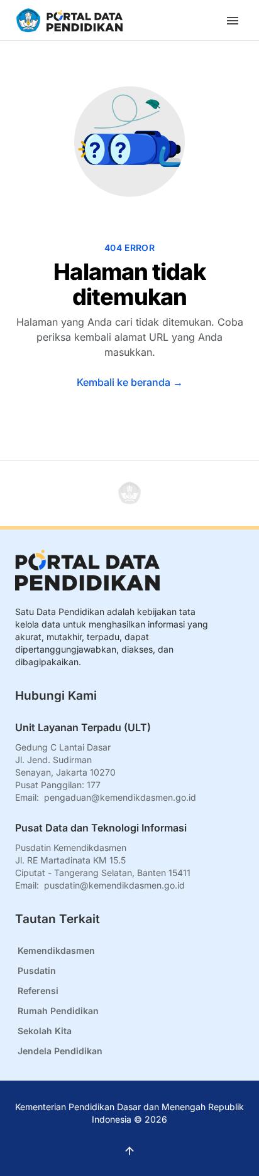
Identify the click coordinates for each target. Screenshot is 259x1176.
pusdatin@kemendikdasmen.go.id (114, 885)
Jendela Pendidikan (60, 1050)
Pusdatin (37, 970)
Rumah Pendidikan (58, 1010)
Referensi (38, 990)
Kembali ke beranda (130, 382)
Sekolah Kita (45, 1030)
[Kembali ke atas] (129, 493)
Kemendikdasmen (56, 950)
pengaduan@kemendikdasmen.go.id (120, 797)
